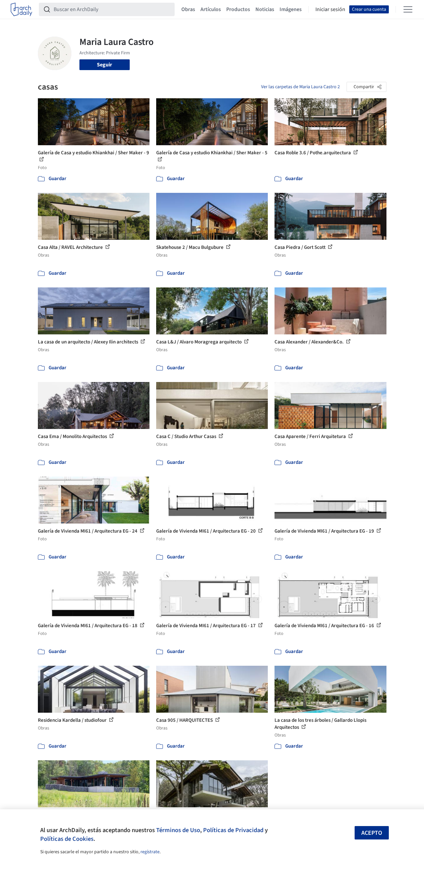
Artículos (210, 9)
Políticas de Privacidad (233, 830)
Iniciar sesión (330, 9)
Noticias (264, 9)
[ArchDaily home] (21, 9)
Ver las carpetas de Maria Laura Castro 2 (300, 87)
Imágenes (291, 9)
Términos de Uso (178, 830)
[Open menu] (408, 9)
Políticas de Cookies (67, 838)
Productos (238, 9)
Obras (188, 9)
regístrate (150, 852)
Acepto (371, 833)
